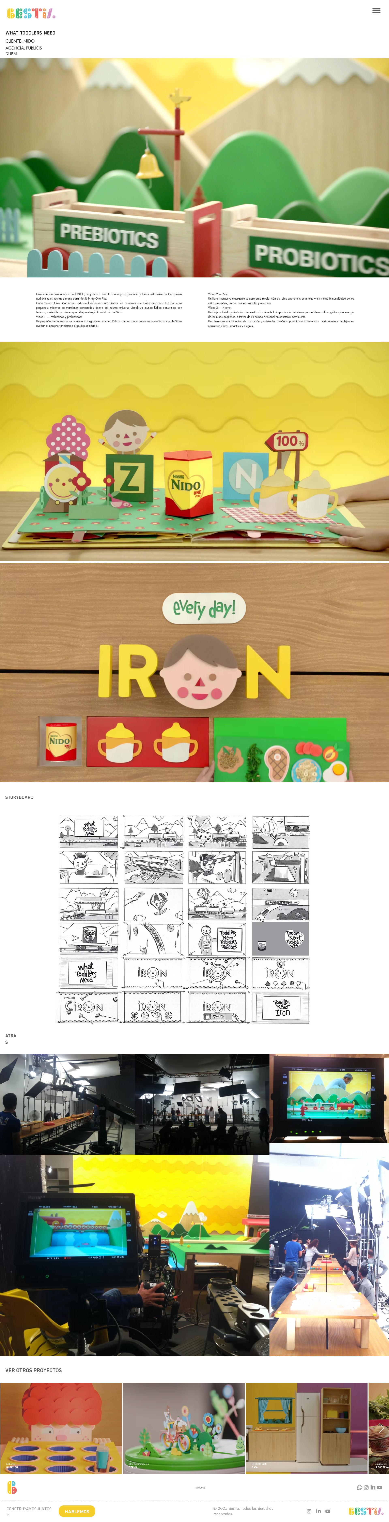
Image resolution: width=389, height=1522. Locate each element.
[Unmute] (12, 272)
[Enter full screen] (383, 272)
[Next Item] (381, 1428)
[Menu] (376, 11)
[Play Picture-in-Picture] (376, 272)
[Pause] (5, 272)
